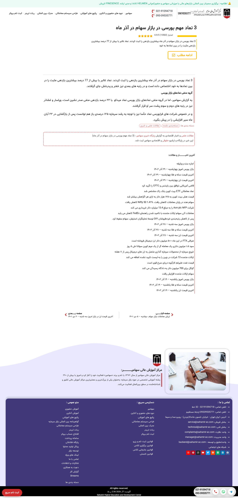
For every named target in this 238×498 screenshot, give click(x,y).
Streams (74, 475)
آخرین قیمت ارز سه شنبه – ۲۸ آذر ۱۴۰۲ (174, 235)
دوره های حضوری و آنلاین (111, 13)
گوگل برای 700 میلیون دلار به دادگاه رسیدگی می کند (168, 268)
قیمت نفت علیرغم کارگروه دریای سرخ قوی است (170, 263)
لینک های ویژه (72, 455)
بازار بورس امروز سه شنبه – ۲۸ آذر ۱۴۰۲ (174, 224)
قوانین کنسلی (146, 454)
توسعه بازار (74, 450)
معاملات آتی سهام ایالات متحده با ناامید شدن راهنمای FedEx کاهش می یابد (156, 213)
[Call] (215, 491)
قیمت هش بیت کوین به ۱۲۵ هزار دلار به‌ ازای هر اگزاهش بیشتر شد (160, 197)
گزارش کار (74, 471)
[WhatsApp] (223, 491)
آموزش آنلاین (72, 413)
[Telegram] (231, 491)
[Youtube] (203, 453)
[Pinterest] (193, 453)
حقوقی (165, 140)
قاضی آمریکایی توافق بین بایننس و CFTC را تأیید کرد (168, 186)
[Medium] (218, 453)
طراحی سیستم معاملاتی (67, 13)
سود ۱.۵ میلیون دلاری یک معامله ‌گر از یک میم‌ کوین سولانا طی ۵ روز (160, 246)
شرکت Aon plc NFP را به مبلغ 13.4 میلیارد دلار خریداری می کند (162, 208)
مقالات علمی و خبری (149, 125)
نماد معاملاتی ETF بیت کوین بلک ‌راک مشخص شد (169, 191)
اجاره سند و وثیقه (185, 164)
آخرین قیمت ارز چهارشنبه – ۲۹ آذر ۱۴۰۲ (174, 180)
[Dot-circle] (188, 453)
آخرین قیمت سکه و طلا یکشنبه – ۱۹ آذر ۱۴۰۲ (171, 285)
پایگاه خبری (149, 135)
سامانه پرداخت (72, 438)
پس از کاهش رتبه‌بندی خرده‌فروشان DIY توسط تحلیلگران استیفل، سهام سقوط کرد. (153, 219)
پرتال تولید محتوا (71, 446)
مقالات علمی (187, 135)
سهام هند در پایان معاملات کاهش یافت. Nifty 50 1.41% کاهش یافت (159, 202)
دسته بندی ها (72, 482)
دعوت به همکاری (71, 467)
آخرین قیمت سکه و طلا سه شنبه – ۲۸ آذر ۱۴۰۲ (170, 230)
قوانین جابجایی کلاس (143, 449)
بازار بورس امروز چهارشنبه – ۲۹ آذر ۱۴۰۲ (174, 169)
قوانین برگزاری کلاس (143, 445)
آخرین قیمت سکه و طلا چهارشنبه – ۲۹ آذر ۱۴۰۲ (170, 175)
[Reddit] (213, 453)
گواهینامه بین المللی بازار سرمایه (64, 421)
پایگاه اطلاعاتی (72, 442)
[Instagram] (198, 453)
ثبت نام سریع (12, 492)
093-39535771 (202, 493)
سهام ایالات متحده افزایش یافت (178, 274)
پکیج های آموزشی (88, 13)
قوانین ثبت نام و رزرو (143, 441)
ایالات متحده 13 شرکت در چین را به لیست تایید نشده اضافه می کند (160, 257)
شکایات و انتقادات (70, 463)
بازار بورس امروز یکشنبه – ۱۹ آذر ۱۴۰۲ (175, 279)
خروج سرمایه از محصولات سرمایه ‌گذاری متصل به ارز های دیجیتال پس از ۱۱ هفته (154, 252)
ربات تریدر (29, 13)
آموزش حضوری (72, 409)
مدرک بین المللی (45, 13)
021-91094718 (202, 489)
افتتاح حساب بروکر (70, 434)
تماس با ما (74, 459)
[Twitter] (208, 453)
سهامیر (128, 13)
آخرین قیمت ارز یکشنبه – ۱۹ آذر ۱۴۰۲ (175, 290)
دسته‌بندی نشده (170, 125)
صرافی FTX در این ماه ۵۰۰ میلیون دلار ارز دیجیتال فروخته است (163, 241)
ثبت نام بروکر (15, 13)
